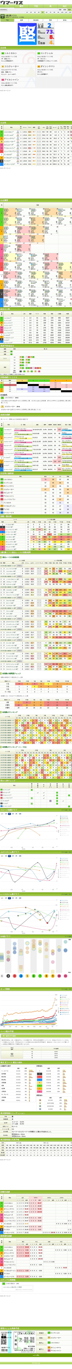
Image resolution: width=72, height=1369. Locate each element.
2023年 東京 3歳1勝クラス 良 (7, 565)
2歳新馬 (33, 237)
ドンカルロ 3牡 (9, 524)
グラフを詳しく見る (66, 810)
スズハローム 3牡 (10, 584)
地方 (65, 6)
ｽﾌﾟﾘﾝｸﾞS (21, 210)
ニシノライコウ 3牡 (11, 568)
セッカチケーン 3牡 (11, 616)
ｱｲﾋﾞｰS (48, 282)
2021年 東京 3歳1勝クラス (7, 732)
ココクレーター (9, 141)
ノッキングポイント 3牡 (12, 579)
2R (31, 12)
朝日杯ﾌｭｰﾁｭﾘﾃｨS (36, 264)
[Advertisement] (36, 104)
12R (70, 12)
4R (39, 12)
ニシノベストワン (10, 151)
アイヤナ (7, 161)
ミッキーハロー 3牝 (11, 645)
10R (62, 12)
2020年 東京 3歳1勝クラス (7, 742)
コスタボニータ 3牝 (11, 590)
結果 (21, 20)
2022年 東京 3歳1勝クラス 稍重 (8, 587)
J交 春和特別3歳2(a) (9, 291)
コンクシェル (8, 135)
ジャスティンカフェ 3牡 (12, 637)
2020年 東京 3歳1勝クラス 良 (7, 661)
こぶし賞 (19, 264)
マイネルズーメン (10, 158)
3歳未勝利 (19, 228)
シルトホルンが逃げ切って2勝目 (17, 1288)
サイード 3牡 (9, 592)
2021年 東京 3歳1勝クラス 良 (7, 619)
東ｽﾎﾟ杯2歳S (63, 210)
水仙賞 (32, 300)
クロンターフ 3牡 (10, 632)
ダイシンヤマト (9, 138)
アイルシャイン (9, 148)
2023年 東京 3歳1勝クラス (7, 720)
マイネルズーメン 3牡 (11, 544)
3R (35, 12)
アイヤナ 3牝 (9, 527)
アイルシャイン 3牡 (11, 549)
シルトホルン (8, 132)
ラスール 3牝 (9, 611)
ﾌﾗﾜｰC (6, 237)
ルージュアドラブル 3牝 (12, 648)
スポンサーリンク (5, 90)
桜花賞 (20, 219)
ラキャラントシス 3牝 (11, 669)
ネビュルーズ (8, 145)
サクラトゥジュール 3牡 (12, 664)
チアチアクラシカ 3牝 (11, 666)
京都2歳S (34, 255)
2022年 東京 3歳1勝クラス (7, 725)
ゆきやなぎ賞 (7, 246)
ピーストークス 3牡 (11, 532)
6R (46, 12)
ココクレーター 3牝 (11, 534)
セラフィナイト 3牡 (11, 658)
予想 (36, 6)
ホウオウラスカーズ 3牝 (12, 621)
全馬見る (19, 565)
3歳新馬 (47, 228)
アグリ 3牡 (9, 613)
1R (27, 12)
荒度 (50, 20)
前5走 (64, 20)
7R (50, 12)
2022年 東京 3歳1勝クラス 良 (7, 597)
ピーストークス (9, 164)
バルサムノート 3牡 (11, 581)
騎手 (21, 6)
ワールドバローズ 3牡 (11, 656)
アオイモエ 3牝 (10, 600)
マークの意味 (68, 936)
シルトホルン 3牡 (10, 537)
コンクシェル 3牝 (10, 539)
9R (58, 12)
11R (66, 12)
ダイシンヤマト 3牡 (11, 542)
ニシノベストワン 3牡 (11, 529)
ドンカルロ (7, 154)
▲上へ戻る (36, 1355)
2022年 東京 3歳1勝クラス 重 (7, 608)
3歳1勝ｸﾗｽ (6, 210)
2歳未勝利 (47, 264)
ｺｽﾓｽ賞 (60, 282)
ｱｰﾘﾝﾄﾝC (21, 255)
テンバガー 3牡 (10, 643)
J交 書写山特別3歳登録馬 (10, 273)
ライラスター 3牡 (10, 605)
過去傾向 (36, 20)
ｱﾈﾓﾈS (33, 219)
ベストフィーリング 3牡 (12, 595)
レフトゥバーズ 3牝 (11, 626)
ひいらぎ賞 (47, 210)
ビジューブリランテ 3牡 (12, 635)
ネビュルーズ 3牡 (10, 546)
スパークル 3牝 (10, 653)
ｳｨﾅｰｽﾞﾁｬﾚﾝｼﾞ (61, 300)
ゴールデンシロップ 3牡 (12, 624)
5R (43, 12)
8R (54, 12)
